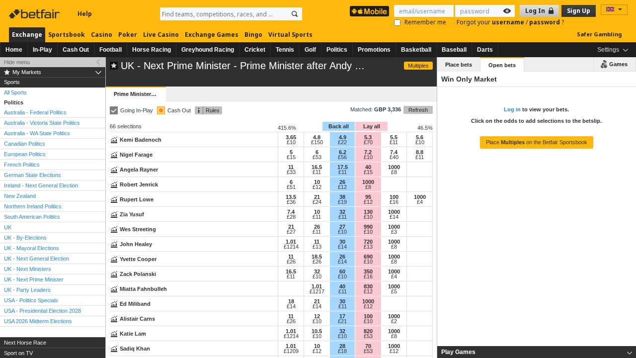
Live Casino (161, 34)
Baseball (454, 49)
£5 (394, 291)
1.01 (291, 241)
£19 (342, 201)
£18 (342, 351)
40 (368, 167)
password (545, 22)
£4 (420, 201)
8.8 (419, 152)
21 (317, 196)
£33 (291, 172)
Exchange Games (211, 34)
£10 (291, 142)
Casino (101, 34)
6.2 (342, 152)
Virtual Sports (290, 34)
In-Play (42, 49)
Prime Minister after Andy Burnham (139, 94)
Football (110, 49)
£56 (342, 157)
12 (317, 316)
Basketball (416, 49)
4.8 (316, 137)
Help (85, 13)
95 (368, 196)
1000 (394, 167)
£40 (394, 157)
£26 (291, 261)
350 (368, 271)
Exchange (27, 34)
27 (342, 226)
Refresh (418, 110)
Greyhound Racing (207, 49)
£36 (291, 201)
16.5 (317, 167)
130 (368, 211)
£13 (317, 246)
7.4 (394, 152)
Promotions (374, 49)
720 (368, 241)
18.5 (317, 256)
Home (13, 49)
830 (368, 286)
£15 (291, 157)
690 (368, 256)
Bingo (253, 34)
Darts (485, 49)
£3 (394, 231)
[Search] (295, 14)
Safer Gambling (599, 34)
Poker (127, 34)
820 (368, 331)
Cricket (254, 49)
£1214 (291, 246)
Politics (336, 49)
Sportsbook (66, 34)
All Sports (15, 92)
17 (342, 316)
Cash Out (76, 49)
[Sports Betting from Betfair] (369, 11)
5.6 (419, 137)
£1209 (291, 351)
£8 (394, 172)
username (509, 22)
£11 (394, 142)
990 (368, 226)
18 (291, 301)
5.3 (368, 137)
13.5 (291, 196)
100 (394, 196)
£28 (291, 216)
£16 (394, 201)
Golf (310, 49)
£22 (342, 142)
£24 (317, 201)
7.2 (368, 152)
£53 (317, 157)
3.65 (291, 137)
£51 (291, 186)
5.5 (394, 137)
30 (342, 241)
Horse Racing (151, 49)
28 (342, 346)
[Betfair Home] (35, 13)
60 (342, 271)
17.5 (342, 167)
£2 (394, 321)
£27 (291, 231)
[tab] (536, 352)
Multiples (418, 66)
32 (342, 211)
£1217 (317, 291)
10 (317, 181)
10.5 (317, 331)
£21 (342, 321)
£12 (317, 186)
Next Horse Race (25, 343)
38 (342, 196)
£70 (368, 142)
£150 (317, 142)
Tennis (285, 49)
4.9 (342, 137)
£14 (394, 216)
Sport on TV (18, 353)
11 (291, 167)
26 (342, 181)
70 (368, 346)
